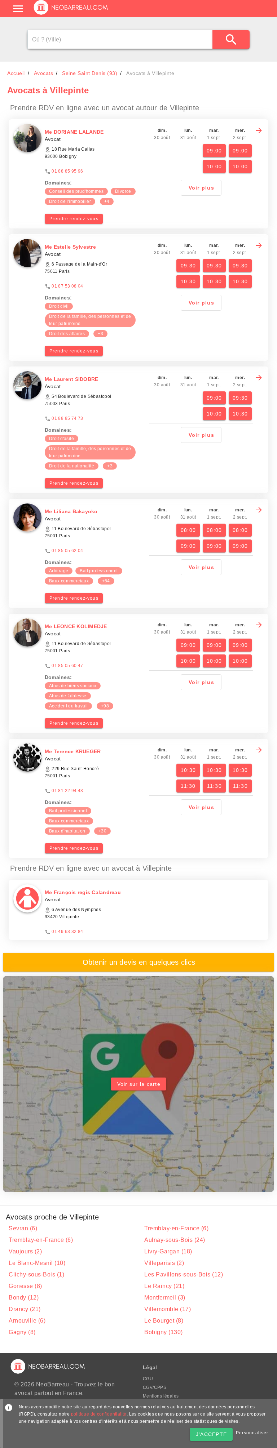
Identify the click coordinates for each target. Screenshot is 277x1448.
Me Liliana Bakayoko (71, 511)
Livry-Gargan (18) (168, 1251)
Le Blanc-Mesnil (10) (37, 1263)
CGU (148, 1378)
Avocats (43, 73)
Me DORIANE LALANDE (74, 132)
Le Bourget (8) (163, 1321)
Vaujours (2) (25, 1251)
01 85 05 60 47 (67, 665)
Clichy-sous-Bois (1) (36, 1274)
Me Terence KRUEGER (73, 751)
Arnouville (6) (27, 1321)
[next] (259, 130)
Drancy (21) (25, 1309)
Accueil (16, 73)
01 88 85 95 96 (67, 171)
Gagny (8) (22, 1332)
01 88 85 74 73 (67, 418)
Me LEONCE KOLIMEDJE (76, 626)
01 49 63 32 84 (67, 931)
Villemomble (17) (167, 1309)
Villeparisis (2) (164, 1263)
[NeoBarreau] (71, 14)
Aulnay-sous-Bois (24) (174, 1240)
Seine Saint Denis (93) (89, 73)
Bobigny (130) (163, 1332)
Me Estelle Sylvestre (70, 247)
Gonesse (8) (25, 1286)
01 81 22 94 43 (67, 790)
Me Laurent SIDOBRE (71, 379)
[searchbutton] (231, 39)
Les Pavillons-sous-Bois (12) (183, 1274)
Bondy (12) (24, 1297)
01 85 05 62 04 (67, 550)
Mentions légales (161, 1396)
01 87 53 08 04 (67, 286)
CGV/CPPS (154, 1387)
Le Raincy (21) (164, 1286)
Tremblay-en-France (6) (176, 1228)
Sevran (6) (23, 1228)
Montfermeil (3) (164, 1297)
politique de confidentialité (99, 1414)
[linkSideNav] (18, 8)
